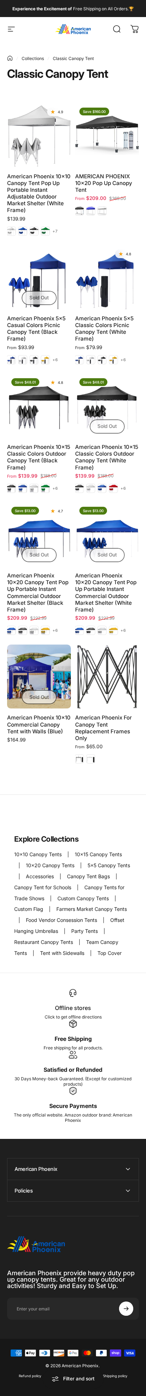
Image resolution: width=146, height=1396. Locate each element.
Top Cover (109, 953)
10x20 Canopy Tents (51, 865)
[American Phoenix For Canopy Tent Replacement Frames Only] (107, 676)
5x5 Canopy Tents (109, 865)
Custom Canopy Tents (83, 898)
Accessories (40, 876)
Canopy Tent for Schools (43, 887)
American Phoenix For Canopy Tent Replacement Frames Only (103, 727)
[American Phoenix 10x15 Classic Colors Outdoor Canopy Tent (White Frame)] (107, 406)
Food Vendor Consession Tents (62, 920)
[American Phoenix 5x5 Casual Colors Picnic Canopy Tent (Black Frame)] (39, 277)
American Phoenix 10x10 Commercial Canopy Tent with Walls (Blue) (39, 724)
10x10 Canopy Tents (38, 854)
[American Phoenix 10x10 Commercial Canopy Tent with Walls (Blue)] (39, 676)
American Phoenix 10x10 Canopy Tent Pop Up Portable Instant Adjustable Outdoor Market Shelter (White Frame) (39, 193)
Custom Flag (29, 909)
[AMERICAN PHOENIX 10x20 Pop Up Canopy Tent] (107, 135)
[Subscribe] (126, 1309)
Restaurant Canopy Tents (44, 942)
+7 (55, 231)
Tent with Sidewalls (63, 953)
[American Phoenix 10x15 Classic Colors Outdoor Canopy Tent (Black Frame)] (39, 406)
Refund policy (30, 1376)
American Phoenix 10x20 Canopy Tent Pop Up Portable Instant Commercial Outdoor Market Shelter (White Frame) (105, 592)
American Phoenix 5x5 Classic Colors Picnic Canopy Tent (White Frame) (104, 328)
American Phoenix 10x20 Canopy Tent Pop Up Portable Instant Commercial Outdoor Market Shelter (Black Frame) (37, 592)
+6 (55, 360)
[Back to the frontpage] (10, 58)
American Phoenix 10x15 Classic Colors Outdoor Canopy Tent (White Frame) (106, 457)
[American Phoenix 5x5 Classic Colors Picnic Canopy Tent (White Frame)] (107, 277)
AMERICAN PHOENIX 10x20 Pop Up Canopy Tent (103, 183)
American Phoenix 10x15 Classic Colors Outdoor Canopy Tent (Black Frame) (38, 457)
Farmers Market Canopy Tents (91, 909)
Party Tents (85, 931)
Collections (33, 58)
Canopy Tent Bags (89, 876)
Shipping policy (115, 1376)
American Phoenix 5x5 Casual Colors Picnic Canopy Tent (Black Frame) (36, 328)
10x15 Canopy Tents (98, 854)
